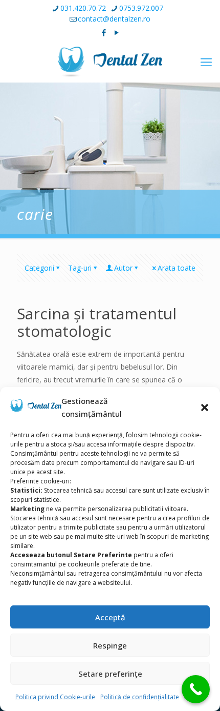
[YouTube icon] (117, 32)
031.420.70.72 (83, 8)
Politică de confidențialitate (139, 697)
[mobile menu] (206, 61)
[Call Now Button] (196, 689)
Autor (123, 268)
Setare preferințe (110, 673)
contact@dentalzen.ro (114, 19)
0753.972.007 (141, 8)
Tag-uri (80, 268)
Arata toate (176, 268)
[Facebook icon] (104, 32)
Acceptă (110, 617)
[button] (205, 407)
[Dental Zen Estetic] (110, 61)
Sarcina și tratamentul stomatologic (97, 322)
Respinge (110, 645)
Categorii (39, 268)
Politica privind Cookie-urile (55, 697)
